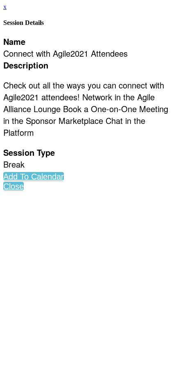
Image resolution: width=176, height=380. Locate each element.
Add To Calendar (33, 176)
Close (13, 186)
